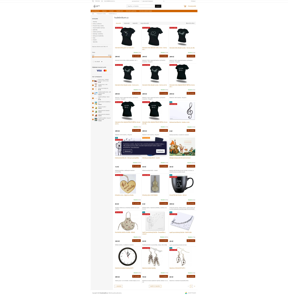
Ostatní (95, 40)
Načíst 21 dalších (155, 286)
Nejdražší (135, 23)
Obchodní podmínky (147, 1)
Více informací (135, 147)
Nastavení (128, 151)
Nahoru (119, 286)
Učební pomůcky (97, 31)
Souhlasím (160, 151)
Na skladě (98, 61)
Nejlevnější (127, 23)
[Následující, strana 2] (191, 286)
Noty (94, 38)
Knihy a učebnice (97, 23)
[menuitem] (96, 11)
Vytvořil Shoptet (192, 293)
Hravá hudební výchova (99, 27)
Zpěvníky (95, 29)
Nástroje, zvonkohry (98, 33)
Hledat (158, 6)
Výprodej (95, 42)
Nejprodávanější (145, 23)
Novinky (95, 21)
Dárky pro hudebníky (98, 36)
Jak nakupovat (135, 1)
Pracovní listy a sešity (98, 25)
